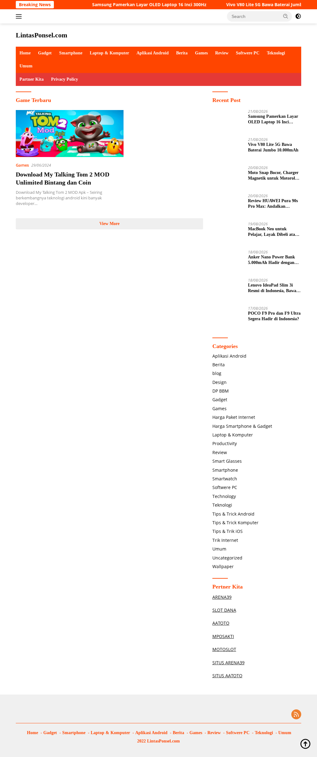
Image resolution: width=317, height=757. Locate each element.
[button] (286, 16)
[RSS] (296, 714)
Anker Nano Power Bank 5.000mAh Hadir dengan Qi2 (271, 260)
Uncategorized (227, 558)
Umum (26, 66)
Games (201, 53)
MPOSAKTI (223, 636)
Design (219, 382)
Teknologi (276, 53)
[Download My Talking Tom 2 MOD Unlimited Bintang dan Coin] (70, 133)
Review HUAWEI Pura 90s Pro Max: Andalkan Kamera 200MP (273, 203)
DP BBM (220, 391)
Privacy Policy (64, 79)
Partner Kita (32, 79)
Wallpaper (223, 566)
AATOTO (220, 623)
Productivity (224, 443)
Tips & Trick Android (233, 514)
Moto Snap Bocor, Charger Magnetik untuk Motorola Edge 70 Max (273, 175)
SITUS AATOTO (227, 675)
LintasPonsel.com (41, 35)
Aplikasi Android (153, 53)
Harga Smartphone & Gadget (242, 426)
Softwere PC (247, 53)
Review (221, 53)
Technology (224, 496)
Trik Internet (225, 540)
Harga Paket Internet (233, 417)
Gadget (45, 53)
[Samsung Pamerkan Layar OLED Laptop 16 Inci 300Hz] (227, 121)
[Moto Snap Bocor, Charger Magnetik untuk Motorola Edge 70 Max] (227, 177)
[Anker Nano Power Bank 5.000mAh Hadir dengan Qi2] (227, 261)
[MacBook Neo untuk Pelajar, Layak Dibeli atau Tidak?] (227, 233)
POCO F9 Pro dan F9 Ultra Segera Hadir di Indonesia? (274, 316)
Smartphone (70, 53)
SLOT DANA (224, 610)
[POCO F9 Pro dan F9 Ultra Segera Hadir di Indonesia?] (227, 318)
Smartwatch (224, 479)
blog (216, 373)
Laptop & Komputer (109, 53)
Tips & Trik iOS (227, 531)
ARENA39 (222, 597)
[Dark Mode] (298, 16)
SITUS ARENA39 (228, 663)
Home (25, 53)
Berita (182, 53)
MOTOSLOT (224, 649)
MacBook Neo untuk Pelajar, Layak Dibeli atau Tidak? (272, 232)
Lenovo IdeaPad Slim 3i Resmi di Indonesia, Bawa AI (272, 288)
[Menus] (20, 16)
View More (109, 223)
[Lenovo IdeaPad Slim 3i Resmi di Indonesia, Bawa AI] (227, 289)
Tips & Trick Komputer (235, 522)
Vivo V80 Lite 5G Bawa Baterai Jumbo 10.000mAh (273, 147)
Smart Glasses (227, 461)
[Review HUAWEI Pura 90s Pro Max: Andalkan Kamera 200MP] (227, 205)
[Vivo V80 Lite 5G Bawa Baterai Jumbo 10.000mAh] (227, 149)
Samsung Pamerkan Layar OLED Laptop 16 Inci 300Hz (140, 4)
